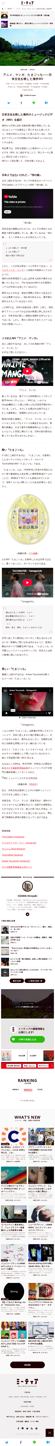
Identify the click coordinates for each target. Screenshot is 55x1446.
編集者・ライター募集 (32, 1421)
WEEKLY (15, 1089)
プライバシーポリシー (42, 1417)
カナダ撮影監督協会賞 (17, 767)
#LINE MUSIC (13, 1065)
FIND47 (33, 784)
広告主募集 (19, 1421)
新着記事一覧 (30, 1417)
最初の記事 (17, 981)
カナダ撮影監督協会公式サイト (17, 867)
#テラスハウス (45, 1065)
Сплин (45, 87)
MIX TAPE (27, 1411)
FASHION (39, 1397)
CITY (44, 1397)
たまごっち (12, 87)
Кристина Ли (28, 90)
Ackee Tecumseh (23, 87)
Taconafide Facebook (12, 854)
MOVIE (10, 9)
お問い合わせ (20, 1417)
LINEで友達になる (27, 1039)
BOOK (32, 1397)
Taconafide (45, 84)
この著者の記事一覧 (35, 981)
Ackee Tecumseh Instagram (16, 860)
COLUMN (36, 1411)
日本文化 (29, 84)
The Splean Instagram (13, 836)
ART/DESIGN (24, 1397)
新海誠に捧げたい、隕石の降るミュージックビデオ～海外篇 (31, 24)
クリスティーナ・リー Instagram (19, 842)
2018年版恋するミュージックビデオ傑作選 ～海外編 (29, 15)
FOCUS (27, 1392)
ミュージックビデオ (18, 84)
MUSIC (11, 1397)
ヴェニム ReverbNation (13, 848)
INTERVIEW (24, 1406)
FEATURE (27, 1402)
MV (8, 84)
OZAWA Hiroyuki (29, 95)
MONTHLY (28, 1089)
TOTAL (40, 1089)
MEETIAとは (11, 1417)
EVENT (32, 1406)
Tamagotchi (36, 87)
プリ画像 (33, 553)
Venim (37, 84)
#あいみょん (29, 1065)
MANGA (18, 1411)
